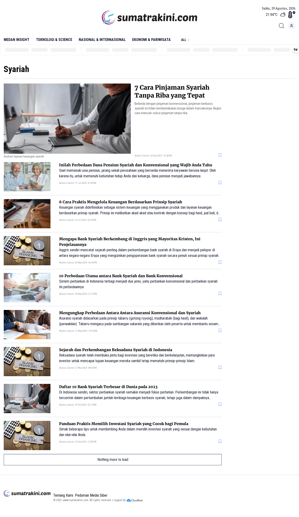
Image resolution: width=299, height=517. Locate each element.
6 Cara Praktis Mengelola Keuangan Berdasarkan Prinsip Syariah (120, 202)
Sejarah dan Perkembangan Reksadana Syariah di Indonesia (115, 349)
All (183, 40)
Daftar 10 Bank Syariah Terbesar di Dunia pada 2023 (108, 386)
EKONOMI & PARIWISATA (151, 39)
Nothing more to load (112, 459)
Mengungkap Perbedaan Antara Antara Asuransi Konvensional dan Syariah (130, 312)
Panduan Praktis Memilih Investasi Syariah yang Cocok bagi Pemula (123, 423)
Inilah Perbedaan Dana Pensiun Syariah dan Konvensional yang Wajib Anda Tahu (135, 165)
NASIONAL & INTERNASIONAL (102, 39)
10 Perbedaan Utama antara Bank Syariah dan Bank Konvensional (121, 275)
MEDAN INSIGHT (16, 39)
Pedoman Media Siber (91, 495)
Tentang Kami (63, 495)
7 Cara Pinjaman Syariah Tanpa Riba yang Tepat (172, 91)
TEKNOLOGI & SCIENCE (54, 39)
